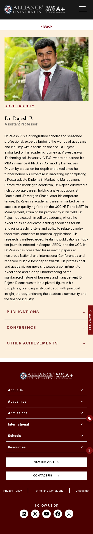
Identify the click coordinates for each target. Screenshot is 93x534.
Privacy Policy (12, 490)
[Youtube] (46, 514)
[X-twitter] (35, 514)
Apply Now (90, 322)
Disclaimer (83, 490)
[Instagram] (69, 514)
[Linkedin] (24, 514)
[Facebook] (57, 514)
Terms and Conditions (48, 490)
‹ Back (46, 26)
